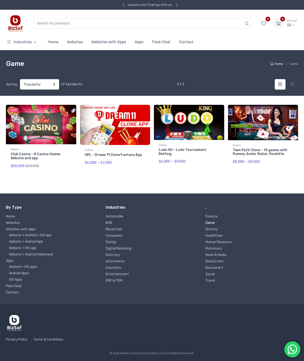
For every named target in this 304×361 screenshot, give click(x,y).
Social (210, 274)
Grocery (211, 229)
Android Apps (19, 273)
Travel (210, 281)
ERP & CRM (114, 281)
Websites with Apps (108, 42)
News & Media (215, 255)
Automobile (115, 216)
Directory (113, 255)
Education (113, 268)
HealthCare (214, 236)
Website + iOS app (22, 248)
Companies (114, 236)
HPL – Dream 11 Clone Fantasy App (113, 155)
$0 (292, 23)
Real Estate (214, 261)
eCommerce (115, 261)
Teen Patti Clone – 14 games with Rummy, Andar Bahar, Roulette (260, 152)
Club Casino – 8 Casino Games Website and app (36, 156)
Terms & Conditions (48, 339)
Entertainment (117, 274)
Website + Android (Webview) (31, 254)
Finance (211, 216)
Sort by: (12, 84)
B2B (109, 223)
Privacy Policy (17, 339)
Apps (139, 42)
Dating (111, 242)
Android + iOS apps (23, 267)
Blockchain (114, 229)
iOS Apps (15, 280)
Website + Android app (26, 242)
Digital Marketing (118, 248)
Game (15, 149)
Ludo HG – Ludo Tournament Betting (182, 152)
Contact (186, 42)
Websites (75, 42)
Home (53, 42)
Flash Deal (161, 42)
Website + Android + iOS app (30, 235)
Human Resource (218, 242)
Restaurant (214, 268)
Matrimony (213, 248)
